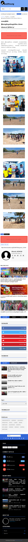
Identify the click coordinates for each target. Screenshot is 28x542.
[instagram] (21, 438)
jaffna (22, 427)
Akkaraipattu (6, 420)
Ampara (14, 420)
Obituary (4, 424)
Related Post (5, 265)
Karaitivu (7, 16)
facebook (22, 317)
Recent (5, 363)
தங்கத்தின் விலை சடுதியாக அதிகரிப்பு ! (15, 380)
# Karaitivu (6, 234)
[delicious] (23, 438)
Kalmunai (20, 420)
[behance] (19, 438)
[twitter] (6, 438)
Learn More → (12, 521)
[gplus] (8, 438)
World (17, 427)
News (20, 422)
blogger (5, 317)
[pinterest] (10, 438)
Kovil (10, 422)
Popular (14, 363)
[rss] (17, 438)
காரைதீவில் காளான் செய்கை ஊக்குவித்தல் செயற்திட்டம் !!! (13, 311)
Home (2, 16)
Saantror (12, 424)
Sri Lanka (5, 427)
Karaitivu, (15, 30)
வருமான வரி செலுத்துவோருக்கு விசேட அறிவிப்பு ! (17, 391)
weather (4, 429)
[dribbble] (15, 438)
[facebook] (4, 438)
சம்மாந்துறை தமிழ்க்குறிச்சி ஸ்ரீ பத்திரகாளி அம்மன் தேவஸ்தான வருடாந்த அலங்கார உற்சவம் (17, 507)
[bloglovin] (13, 438)
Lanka (15, 422)
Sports (18, 424)
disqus (14, 317)
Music (4, 447)
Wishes (11, 427)
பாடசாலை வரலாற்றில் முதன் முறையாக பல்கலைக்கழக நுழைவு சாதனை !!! (14, 296)
